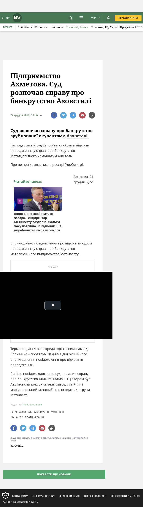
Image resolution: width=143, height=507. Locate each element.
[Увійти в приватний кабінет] (108, 18)
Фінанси (57, 27)
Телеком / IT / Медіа (104, 27)
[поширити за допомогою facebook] (54, 115)
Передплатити (128, 17)
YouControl (74, 164)
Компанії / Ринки (77, 27)
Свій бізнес (25, 27)
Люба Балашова (32, 404)
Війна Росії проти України (27, 417)
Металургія (41, 411)
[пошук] (70, 18)
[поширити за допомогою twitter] (63, 115)
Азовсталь (25, 411)
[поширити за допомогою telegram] (73, 115)
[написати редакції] (82, 115)
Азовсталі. (78, 135)
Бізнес (7, 27)
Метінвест (57, 411)
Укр (93, 18)
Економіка (42, 27)
